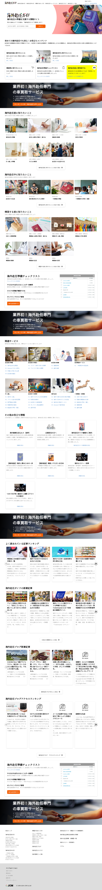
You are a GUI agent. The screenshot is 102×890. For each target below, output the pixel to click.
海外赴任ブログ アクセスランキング (49, 755)
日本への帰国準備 (36, 833)
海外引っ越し (10, 397)
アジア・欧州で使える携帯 (37, 365)
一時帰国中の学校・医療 (12, 856)
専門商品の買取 (10, 402)
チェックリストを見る (13, 281)
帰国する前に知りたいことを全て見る (49, 266)
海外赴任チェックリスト (51, 3)
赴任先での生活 (9, 859)
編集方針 (8, 878)
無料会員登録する (13, 303)
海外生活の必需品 (11, 365)
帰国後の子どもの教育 (37, 838)
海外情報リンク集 (37, 854)
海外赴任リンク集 (72, 3)
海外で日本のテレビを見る (60, 399)
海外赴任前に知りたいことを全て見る (49, 168)
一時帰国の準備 (9, 853)
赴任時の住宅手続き (11, 842)
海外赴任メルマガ (37, 850)
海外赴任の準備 (9, 837)
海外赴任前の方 (21, 3)
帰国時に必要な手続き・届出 (39, 835)
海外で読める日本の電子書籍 (60, 397)
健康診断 (55, 365)
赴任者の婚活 (10, 373)
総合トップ (9, 831)
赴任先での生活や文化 (11, 847)
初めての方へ (88, 1)
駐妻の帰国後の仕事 (81, 399)
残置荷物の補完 (10, 405)
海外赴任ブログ (63, 3)
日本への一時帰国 (10, 854)
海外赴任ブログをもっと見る (49, 692)
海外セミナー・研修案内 (67, 842)
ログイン (87, 3)
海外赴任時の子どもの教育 (12, 845)
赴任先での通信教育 (35, 402)
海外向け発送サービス (58, 402)
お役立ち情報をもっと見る (49, 640)
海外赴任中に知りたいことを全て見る (49, 205)
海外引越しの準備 (10, 843)
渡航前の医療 (9, 840)
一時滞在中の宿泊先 (81, 365)
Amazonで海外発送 (58, 405)
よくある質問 (9, 875)
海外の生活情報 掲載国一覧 (68, 838)
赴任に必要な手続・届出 (12, 839)
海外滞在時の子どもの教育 (12, 858)
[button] (96, 563)
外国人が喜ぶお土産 (12, 371)
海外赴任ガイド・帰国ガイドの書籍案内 (71, 831)
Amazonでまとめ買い (12, 368)
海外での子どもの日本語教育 (37, 397)
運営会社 (8, 873)
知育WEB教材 (33, 399)
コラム (62, 846)
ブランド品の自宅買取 (12, 399)
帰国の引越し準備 (36, 836)
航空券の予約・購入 (12, 408)
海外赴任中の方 (30, 3)
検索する (41, 26)
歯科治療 (55, 368)
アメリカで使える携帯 (35, 368)
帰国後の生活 (35, 841)
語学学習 (32, 408)
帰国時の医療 (35, 840)
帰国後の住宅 (35, 843)
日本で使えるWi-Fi (81, 397)
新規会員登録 (93, 3)
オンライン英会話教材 (35, 405)
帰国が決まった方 (39, 3)
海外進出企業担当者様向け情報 (69, 834)
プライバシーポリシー (11, 880)
